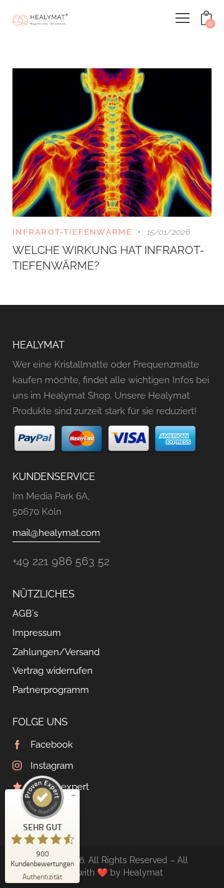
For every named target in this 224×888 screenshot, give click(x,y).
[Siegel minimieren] (73, 795)
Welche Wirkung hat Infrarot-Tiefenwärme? (108, 258)
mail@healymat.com (56, 532)
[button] (182, 18)
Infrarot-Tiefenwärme (72, 232)
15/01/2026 (168, 232)
